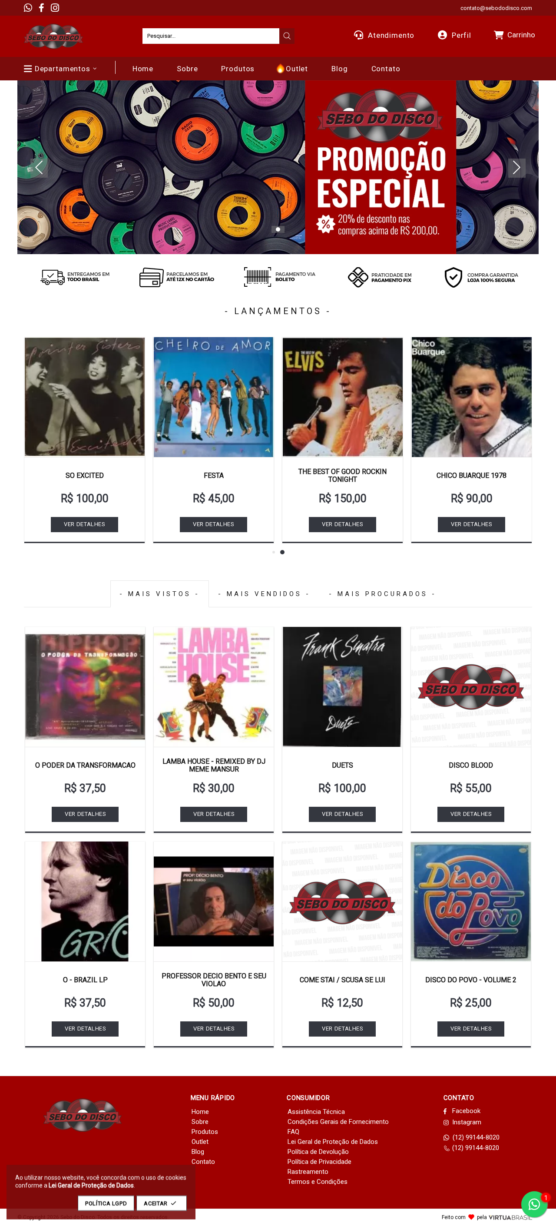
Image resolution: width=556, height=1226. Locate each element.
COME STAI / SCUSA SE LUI (342, 980)
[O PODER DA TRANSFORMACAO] (85, 687)
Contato (203, 1162)
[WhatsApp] (28, 8)
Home (200, 1112)
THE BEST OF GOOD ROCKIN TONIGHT (342, 475)
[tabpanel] (278, 167)
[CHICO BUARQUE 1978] (471, 397)
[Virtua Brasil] (510, 1217)
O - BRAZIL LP (85, 980)
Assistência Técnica (316, 1112)
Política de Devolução (318, 1152)
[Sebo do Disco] (53, 36)
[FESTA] (213, 397)
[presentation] (287, 36)
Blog (198, 1152)
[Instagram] (55, 8)
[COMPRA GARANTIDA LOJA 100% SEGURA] (481, 277)
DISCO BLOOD (471, 765)
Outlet (200, 1142)
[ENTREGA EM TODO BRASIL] (75, 277)
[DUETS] (342, 687)
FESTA (214, 475)
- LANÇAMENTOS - (278, 311)
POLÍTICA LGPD (106, 1203)
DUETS (342, 765)
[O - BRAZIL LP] (85, 901)
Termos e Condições (318, 1182)
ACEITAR (156, 1203)
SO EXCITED (85, 475)
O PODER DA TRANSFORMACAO (85, 765)
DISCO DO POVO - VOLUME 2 (470, 980)
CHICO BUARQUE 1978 (471, 475)
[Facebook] (41, 7)
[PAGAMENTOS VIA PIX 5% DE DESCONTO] (379, 277)
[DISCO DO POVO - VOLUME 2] (471, 901)
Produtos (205, 1132)
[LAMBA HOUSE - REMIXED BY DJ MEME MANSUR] (214, 687)
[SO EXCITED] (84, 397)
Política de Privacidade (319, 1162)
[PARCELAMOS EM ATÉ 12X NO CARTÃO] (176, 277)
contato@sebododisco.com (496, 8)
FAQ (293, 1132)
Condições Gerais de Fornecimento (338, 1122)
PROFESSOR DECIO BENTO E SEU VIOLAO (214, 980)
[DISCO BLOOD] (471, 687)
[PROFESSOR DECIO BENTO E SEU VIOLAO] (214, 901)
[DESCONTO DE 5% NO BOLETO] (278, 277)
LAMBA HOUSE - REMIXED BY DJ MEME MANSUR (213, 765)
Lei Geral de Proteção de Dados (333, 1142)
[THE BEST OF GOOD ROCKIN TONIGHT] (342, 397)
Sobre (200, 1122)
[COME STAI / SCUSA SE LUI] (342, 901)
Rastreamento (308, 1172)
